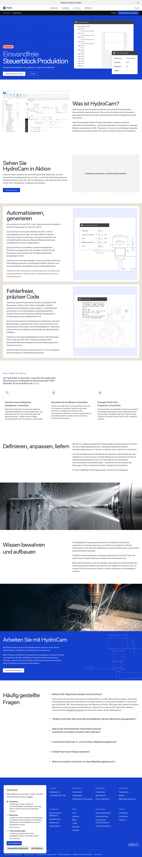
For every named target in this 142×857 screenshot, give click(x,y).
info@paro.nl (54, 792)
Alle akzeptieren (14, 843)
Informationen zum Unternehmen (46, 854)
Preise (113, 13)
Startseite (6, 13)
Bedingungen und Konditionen (82, 854)
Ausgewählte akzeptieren (18, 848)
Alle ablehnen (37, 848)
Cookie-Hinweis (29, 854)
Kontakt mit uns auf (75, 710)
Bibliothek (88, 8)
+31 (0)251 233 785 (57, 795)
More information (14, 827)
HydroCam (77, 8)
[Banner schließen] (138, 2)
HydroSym (54, 8)
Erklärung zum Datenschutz (13, 854)
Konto (137, 8)
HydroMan (65, 8)
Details (30, 797)
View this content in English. (71, 2)
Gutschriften (98, 854)
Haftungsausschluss (64, 854)
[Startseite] (7, 7)
